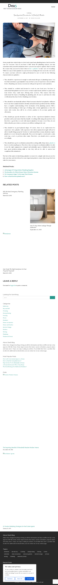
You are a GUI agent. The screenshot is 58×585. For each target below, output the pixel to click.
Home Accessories (8, 322)
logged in (13, 285)
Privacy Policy (35, 582)
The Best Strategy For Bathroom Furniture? (15, 366)
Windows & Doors (8, 336)
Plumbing (29, 13)
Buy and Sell (6, 308)
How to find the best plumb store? (14, 176)
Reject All (19, 578)
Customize (10, 578)
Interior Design (7, 327)
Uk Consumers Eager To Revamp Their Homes (18, 174)
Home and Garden (8, 325)
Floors (4, 318)
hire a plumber (33, 68)
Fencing (5, 315)
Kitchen (5, 329)
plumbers (52, 143)
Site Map (41, 582)
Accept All (29, 578)
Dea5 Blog (28, 582)
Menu (53, 7)
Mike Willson (35, 18)
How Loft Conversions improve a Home (14, 359)
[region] (19, 573)
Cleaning (5, 311)
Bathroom (5, 306)
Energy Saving (7, 313)
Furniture (5, 320)
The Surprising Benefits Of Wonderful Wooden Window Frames (21, 447)
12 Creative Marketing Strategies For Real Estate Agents (19, 526)
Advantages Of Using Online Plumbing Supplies (19, 170)
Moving (5, 332)
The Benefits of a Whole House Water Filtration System (21, 172)
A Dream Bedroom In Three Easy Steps (13, 365)
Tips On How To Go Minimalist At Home (14, 363)
